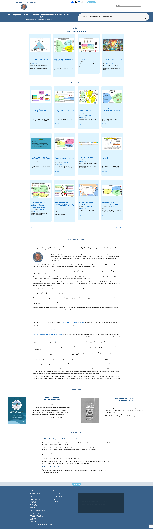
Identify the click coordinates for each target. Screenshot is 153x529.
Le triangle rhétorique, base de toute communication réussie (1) (39, 58)
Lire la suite (32, 70)
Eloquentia (33, 504)
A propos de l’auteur (76, 239)
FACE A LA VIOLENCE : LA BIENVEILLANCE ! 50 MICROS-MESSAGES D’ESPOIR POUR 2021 (41, 157)
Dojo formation (35, 499)
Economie (111, 63)
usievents (33, 521)
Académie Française (36, 493)
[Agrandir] (24, 398)
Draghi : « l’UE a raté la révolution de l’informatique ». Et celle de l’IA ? (113, 58)
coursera (33, 501)
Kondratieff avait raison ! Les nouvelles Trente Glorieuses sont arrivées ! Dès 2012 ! (111, 110)
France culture (34, 513)
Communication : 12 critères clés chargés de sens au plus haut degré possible (64, 110)
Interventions (76, 432)
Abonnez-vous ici (91, 2)
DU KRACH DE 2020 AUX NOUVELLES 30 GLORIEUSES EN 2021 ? (111, 157)
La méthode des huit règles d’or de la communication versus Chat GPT (50, 346)
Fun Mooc (33, 496)
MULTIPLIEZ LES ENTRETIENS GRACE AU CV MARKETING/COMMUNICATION (64, 158)
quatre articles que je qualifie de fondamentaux (73, 322)
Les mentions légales (60, 495)
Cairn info (33, 502)
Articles (76, 28)
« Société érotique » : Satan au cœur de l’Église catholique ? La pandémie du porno (40, 110)
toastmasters (34, 506)
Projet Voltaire (34, 498)
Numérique (107, 63)
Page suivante (119, 227)
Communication (34, 63)
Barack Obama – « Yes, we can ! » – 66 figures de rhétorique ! (88, 156)
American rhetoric (35, 515)
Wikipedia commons (36, 512)
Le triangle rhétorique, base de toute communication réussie (48, 334)
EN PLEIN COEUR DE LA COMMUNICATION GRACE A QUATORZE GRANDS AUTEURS (64, 204)
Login (56, 501)
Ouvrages (76, 389)
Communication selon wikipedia (40, 509)
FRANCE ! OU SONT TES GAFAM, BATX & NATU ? (86, 203)
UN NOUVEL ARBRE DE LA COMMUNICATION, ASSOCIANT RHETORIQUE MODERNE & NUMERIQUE (39, 205)
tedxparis (33, 520)
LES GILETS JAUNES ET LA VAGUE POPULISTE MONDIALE (112, 203)
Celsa (31, 495)
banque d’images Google (37, 510)
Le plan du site (58, 496)
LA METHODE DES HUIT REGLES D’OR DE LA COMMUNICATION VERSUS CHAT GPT (87, 111)
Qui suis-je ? (57, 493)
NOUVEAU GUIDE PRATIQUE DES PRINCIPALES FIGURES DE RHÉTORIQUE (63, 59)
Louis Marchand (39, 61)
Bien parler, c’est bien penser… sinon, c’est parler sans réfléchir (49, 329)
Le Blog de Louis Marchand (27, 2)
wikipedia (32, 507)
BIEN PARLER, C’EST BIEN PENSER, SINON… (86, 58)
